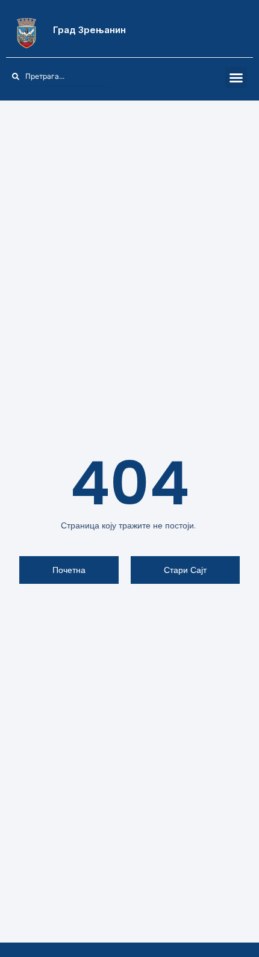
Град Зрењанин (89, 30)
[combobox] (61, 76)
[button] (236, 77)
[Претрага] (116, 76)
